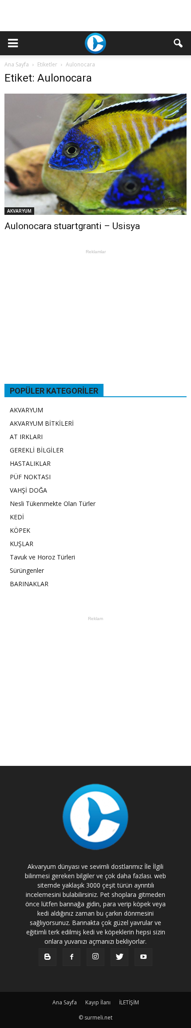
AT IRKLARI (26, 436)
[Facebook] (71, 957)
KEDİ (17, 517)
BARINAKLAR (29, 584)
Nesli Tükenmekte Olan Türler (53, 503)
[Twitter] (119, 957)
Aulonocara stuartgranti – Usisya (72, 226)
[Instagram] (95, 957)
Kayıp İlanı (98, 1002)
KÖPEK (20, 530)
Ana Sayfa (16, 64)
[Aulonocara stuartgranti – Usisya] (95, 154)
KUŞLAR (21, 543)
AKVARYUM (19, 211)
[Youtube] (143, 957)
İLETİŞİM (129, 1002)
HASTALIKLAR (30, 463)
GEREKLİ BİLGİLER (37, 450)
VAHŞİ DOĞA (28, 490)
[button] (178, 43)
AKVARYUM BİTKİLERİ (42, 423)
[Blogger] (47, 957)
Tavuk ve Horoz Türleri (42, 557)
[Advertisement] (95, 15)
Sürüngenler (27, 570)
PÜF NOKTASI (30, 477)
